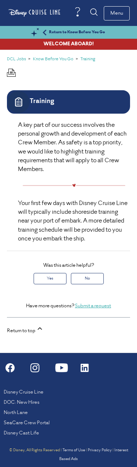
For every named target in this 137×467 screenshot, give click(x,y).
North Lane (16, 412)
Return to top (21, 331)
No (87, 278)
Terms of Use (73, 450)
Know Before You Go (53, 59)
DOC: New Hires (21, 402)
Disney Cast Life (21, 433)
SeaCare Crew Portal (27, 423)
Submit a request (93, 306)
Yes (50, 278)
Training (87, 59)
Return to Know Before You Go (77, 32)
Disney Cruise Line (23, 392)
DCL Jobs (16, 59)
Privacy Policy (100, 450)
